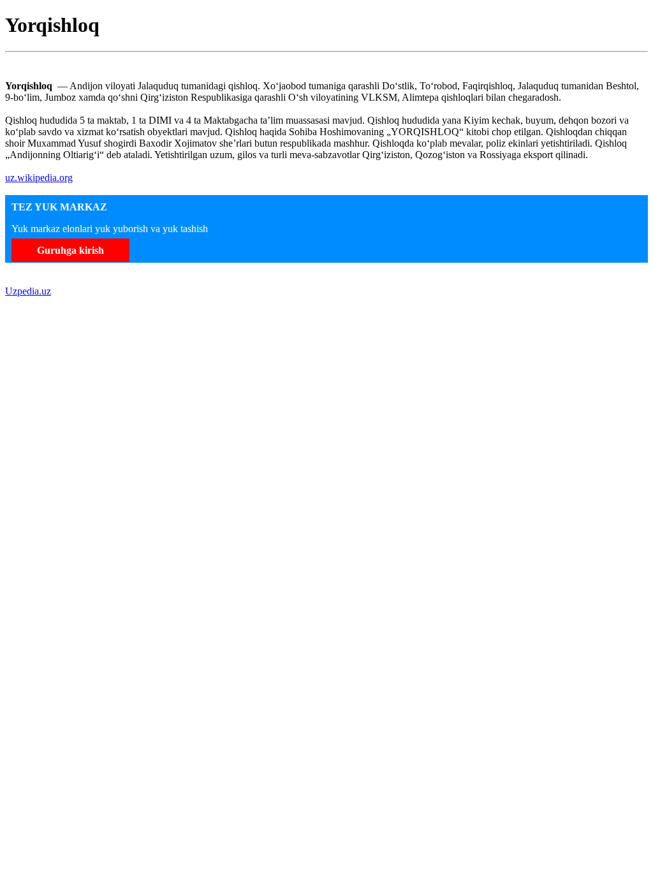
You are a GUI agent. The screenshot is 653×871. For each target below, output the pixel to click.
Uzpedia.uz (28, 291)
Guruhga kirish (70, 250)
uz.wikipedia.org (39, 177)
